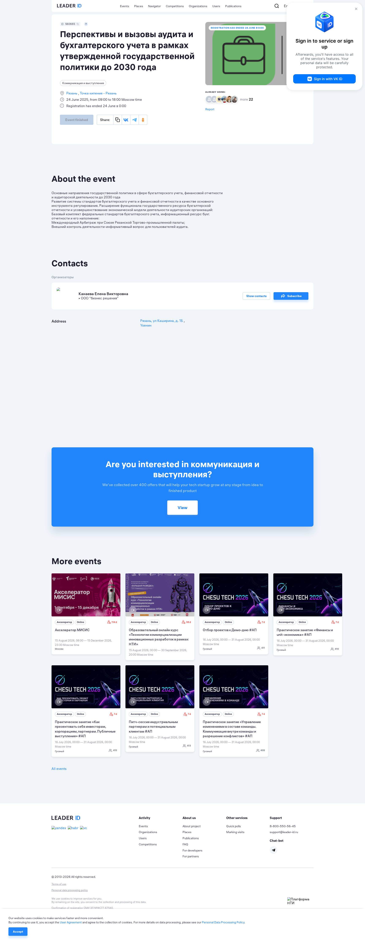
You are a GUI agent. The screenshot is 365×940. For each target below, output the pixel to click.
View (182, 507)
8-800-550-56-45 (283, 826)
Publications (233, 6)
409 (262, 750)
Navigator (154, 6)
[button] (160, 818)
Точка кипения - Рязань (98, 93)
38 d (188, 622)
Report (209, 109)
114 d (114, 622)
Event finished (76, 120)
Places (138, 6)
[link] (86, 613)
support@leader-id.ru (284, 832)
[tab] (160, 818)
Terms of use (59, 884)
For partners (190, 856)
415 (115, 750)
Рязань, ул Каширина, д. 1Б (162, 321)
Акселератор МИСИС (72, 630)
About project (191, 826)
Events (124, 6)
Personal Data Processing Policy (223, 922)
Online (80, 622)
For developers (192, 850)
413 (189, 745)
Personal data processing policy (70, 890)
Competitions (175, 6)
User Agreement (71, 922)
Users (216, 6)
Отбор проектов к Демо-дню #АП (230, 630)
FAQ (185, 844)
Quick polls (233, 826)
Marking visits (235, 832)
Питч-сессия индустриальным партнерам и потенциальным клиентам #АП (153, 726)
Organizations (198, 6)
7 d (263, 622)
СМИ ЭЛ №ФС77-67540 (98, 907)
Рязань (72, 93)
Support (276, 818)
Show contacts (256, 296)
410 (337, 648)
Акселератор (64, 622)
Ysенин (145, 325)
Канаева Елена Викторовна (103, 293)
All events (59, 769)
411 (263, 647)
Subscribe (294, 296)
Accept (18, 931)
